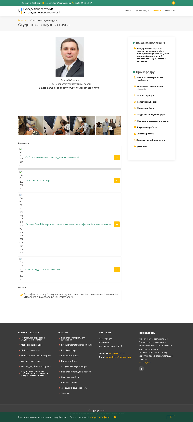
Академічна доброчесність (151, 140)
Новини (168, 10)
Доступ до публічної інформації (36, 366)
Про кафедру (141, 10)
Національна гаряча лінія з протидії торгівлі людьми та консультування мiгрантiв (34, 373)
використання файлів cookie (103, 417)
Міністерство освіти (30, 350)
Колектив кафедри (147, 102)
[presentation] (18, 137)
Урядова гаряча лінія (31, 361)
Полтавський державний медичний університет (33, 339)
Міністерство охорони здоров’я (36, 356)
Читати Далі (144, 362)
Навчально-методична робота (153, 121)
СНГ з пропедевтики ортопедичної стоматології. (52, 157)
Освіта (156, 10)
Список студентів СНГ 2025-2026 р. (44, 269)
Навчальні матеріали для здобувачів (73, 339)
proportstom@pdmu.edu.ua (58, 3)
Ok (171, 417)
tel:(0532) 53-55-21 (83, 3)
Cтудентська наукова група (151, 114)
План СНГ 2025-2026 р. (37, 180)
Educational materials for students (77, 345)
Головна (127, 10)
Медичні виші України (31, 345)
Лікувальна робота (147, 127)
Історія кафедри (145, 95)
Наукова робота (145, 108)
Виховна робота (145, 133)
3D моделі (142, 146)
